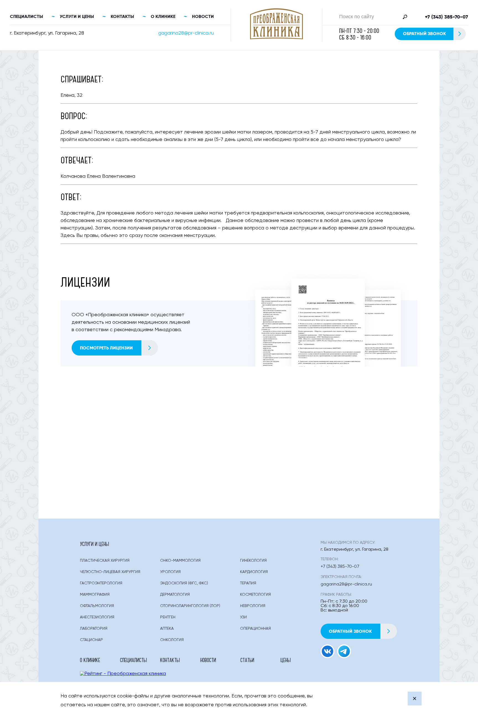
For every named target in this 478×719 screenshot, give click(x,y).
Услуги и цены (77, 16)
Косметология (255, 595)
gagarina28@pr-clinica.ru (186, 33)
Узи (243, 617)
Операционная (255, 629)
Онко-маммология (180, 561)
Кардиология (254, 572)
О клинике (163, 16)
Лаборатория (93, 629)
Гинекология (253, 561)
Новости (203, 16)
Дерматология (175, 595)
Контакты (122, 16)
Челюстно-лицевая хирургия (110, 572)
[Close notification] (415, 698)
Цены (285, 659)
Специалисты (26, 16)
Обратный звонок (424, 33)
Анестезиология (97, 617)
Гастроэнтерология (101, 583)
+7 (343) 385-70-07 (446, 17)
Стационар (91, 640)
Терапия (248, 583)
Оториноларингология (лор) (190, 606)
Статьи (247, 659)
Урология (170, 572)
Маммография (95, 595)
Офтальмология (97, 606)
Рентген (167, 617)
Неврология (252, 606)
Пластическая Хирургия (104, 561)
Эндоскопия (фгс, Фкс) (184, 583)
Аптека (167, 629)
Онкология (172, 640)
